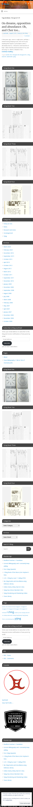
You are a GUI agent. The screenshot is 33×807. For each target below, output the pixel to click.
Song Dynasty (19, 615)
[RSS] (31, 3)
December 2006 (9, 315)
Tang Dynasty (25, 615)
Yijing (26, 33)
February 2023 (8, 250)
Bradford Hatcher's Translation (13, 560)
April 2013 (7, 262)
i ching (28, 55)
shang (14, 615)
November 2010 (9, 281)
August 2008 (7, 293)
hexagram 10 (5, 609)
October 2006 (8, 321)
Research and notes (10, 230)
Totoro (3, 619)
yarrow (12, 619)
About (5, 357)
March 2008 (7, 299)
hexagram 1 (18, 606)
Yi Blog (5, 4)
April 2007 (7, 309)
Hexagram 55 (23, 55)
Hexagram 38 (15, 55)
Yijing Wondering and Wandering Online (15, 593)
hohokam (4, 612)
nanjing (23, 612)
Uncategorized (8, 233)
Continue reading (8, 51)
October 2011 (8, 275)
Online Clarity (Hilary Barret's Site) (14, 587)
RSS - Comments (9, 658)
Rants (5, 227)
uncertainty (8, 619)
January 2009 (8, 284)
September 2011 (9, 278)
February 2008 (8, 303)
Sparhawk (5, 700)
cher (11, 55)
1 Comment (27, 36)
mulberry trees (17, 612)
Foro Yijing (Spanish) (10, 569)
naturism (4, 56)
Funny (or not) (21, 33)
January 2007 (8, 312)
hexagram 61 (24, 609)
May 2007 (7, 306)
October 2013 (8, 259)
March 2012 (7, 271)
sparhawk (5, 33)
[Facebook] (25, 3)
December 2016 (9, 253)
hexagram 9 (24, 606)
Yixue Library (8, 596)
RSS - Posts (7, 655)
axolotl (7, 55)
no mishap (4, 615)
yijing (14, 56)
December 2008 (9, 287)
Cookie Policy (8, 800)
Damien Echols (11, 606)
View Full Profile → (7, 703)
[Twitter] (28, 3)
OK (28, 549)
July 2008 (6, 296)
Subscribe (7, 343)
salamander (10, 56)
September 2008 (9, 290)
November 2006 (9, 318)
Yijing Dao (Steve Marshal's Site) (13, 590)
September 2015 (9, 256)
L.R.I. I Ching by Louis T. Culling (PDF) (15, 578)
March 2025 (7, 247)
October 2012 (8, 265)
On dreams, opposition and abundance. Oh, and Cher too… (16, 27)
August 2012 (7, 268)
